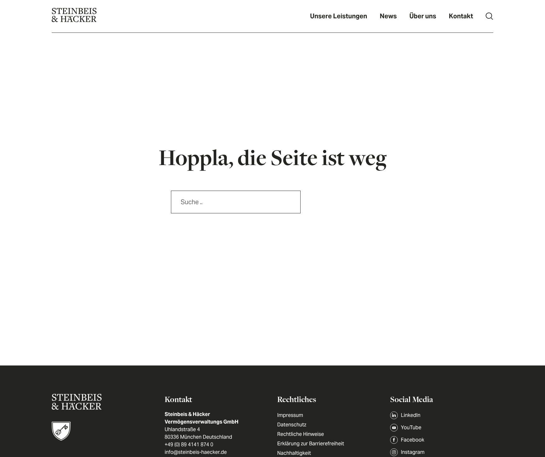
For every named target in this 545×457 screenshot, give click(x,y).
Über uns (422, 16)
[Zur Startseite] (74, 16)
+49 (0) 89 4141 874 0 (189, 444)
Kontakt (461, 16)
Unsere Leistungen (338, 16)
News (388, 16)
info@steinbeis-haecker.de (196, 452)
